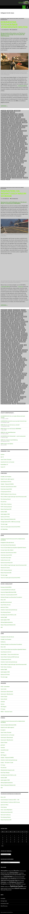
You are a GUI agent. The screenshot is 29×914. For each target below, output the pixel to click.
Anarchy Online (17, 311)
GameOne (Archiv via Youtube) (7, 462)
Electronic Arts (14, 127)
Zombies (14, 403)
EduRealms (3, 641)
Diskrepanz (17, 324)
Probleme (13, 155)
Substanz (20, 390)
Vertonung (21, 174)
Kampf (3, 351)
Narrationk (17, 366)
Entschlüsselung (5, 328)
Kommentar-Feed (4, 903)
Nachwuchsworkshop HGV (7, 562)
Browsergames (5, 120)
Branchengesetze (23, 321)
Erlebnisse (10, 331)
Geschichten (24, 338)
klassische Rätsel (22, 351)
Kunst (20, 356)
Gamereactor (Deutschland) (7, 691)
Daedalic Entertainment (7, 124)
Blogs (22, 319)
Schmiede (18, 381)
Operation (11, 371)
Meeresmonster (5, 363)
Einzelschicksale (5, 326)
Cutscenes (25, 122)
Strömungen (4, 165)
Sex (24, 383)
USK (2, 627)
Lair (26, 144)
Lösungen (15, 360)
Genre (8, 135)
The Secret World (5, 170)
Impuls (14, 346)
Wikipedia (17, 400)
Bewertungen (13, 318)
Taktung (9, 391)
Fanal (19, 129)
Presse (3, 155)
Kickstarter (23, 142)
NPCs (22, 370)
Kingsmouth (9, 351)
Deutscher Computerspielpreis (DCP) (9, 594)
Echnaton (7, 127)
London (9, 145)
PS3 (8, 884)
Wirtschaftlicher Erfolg (7, 401)
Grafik (9, 878)
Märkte (11, 361)
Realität (15, 376)
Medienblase (4, 149)
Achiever (12, 112)
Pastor (12, 373)
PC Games (3, 709)
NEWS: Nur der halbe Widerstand (8, 432)
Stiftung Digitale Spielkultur (7, 622)
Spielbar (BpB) (4, 511)
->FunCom (20, 286)
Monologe (19, 365)
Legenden (4, 145)
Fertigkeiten (24, 333)
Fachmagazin (17, 333)
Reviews (14, 378)
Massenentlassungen (19, 361)
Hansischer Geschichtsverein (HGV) (8, 486)
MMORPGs (8, 150)
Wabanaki (4, 398)
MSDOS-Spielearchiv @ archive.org (8, 494)
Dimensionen (4, 125)
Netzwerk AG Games (5, 567)
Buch (21, 120)
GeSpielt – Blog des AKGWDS (7, 484)
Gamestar (4, 338)
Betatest (18, 117)
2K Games (4, 110)
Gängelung (20, 134)
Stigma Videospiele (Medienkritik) (8, 519)
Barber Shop (23, 316)
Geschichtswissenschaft (18, 876)
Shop (18, 160)
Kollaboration (11, 353)
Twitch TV (3, 467)
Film (17, 130)
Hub (9, 139)
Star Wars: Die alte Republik (14, 164)
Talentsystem (16, 391)
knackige (4, 353)
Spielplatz (25, 385)
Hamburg (13, 878)
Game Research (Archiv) (6, 481)
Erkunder (4, 331)
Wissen (16, 401)
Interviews (19, 348)
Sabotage (16, 159)
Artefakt (8, 313)
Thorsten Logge (4, 524)
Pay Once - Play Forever (14, 154)
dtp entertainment (17, 125)
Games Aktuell (4, 699)
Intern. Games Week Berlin (6, 809)
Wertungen (4, 400)
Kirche (15, 351)
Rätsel (10, 376)
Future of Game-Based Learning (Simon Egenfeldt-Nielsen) (13, 547)
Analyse (10, 311)
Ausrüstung (10, 316)
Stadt (9, 386)
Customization (16, 323)
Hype (3, 346)
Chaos (9, 323)
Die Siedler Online (17, 124)
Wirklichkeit (20, 175)
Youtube (25, 177)
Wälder (15, 398)
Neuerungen (20, 368)
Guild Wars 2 (4, 137)
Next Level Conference (6, 814)
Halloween (7, 343)
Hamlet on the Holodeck (20, 137)
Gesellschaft (4, 878)
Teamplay (17, 167)
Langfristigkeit (5, 358)
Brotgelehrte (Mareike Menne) (7, 542)
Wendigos (21, 398)
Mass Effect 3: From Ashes (21, 147)
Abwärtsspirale (5, 112)
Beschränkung (5, 318)
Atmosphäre (4, 314)
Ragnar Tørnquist (21, 155)
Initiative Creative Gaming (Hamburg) (9, 609)
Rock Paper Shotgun (5, 772)
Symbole (3, 391)
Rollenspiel (21, 18)
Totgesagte (21, 170)
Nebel (23, 366)
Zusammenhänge (21, 403)
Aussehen (17, 316)
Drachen (24, 324)
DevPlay (2, 454)
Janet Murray (9, 142)
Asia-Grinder (14, 313)
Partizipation (5, 154)
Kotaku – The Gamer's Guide (7, 762)
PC (23, 882)
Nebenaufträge (5, 368)
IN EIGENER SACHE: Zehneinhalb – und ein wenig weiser (13, 436)
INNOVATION (9, 187)
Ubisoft (24, 172)
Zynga (8, 179)
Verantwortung (15, 395)
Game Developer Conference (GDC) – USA (10, 799)
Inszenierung (12, 348)
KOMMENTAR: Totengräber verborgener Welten (14, 24)
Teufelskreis (4, 169)
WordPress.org (4, 906)
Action (10, 309)
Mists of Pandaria (20, 363)
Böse (12, 321)
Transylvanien (5, 172)
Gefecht (3, 135)
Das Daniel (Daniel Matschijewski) (8, 545)
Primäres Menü (27, 7)
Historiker (23, 878)
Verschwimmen (15, 396)
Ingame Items (14, 139)
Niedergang (16, 152)
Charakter (4, 122)
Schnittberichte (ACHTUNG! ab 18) (8, 614)
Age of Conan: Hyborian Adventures (9, 114)
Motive (11, 366)
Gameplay (18, 874)
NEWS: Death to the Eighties (7, 443)
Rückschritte (9, 159)
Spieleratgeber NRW (5, 514)
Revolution (21, 157)
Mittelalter (3, 882)
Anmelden (3, 898)
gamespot (3, 745)
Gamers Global (4, 696)
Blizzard (17, 119)
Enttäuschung (14, 328)
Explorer (4, 333)
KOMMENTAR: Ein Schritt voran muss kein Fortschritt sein (13, 421)
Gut (3, 343)
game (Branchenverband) (6, 602)
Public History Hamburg (6, 504)
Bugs (25, 120)
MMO (3, 150)
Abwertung (4, 309)
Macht (20, 360)
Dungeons (25, 125)
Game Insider (3, 689)
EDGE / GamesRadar (5, 686)
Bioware (11, 119)
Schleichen (12, 381)
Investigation (21, 140)
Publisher (24, 373)
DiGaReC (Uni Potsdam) (6, 476)
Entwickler (22, 127)
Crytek (20, 870)
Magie (25, 360)
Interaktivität (13, 140)
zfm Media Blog (4, 529)
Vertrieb (3, 175)
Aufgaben (11, 314)
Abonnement (17, 110)
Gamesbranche (12, 134)
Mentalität (11, 149)
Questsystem (13, 375)
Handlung (4, 139)
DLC (10, 125)
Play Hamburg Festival (6, 499)
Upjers (8, 174)
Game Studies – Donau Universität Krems (10, 654)
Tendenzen (23, 167)
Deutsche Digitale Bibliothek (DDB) (8, 592)
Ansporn (24, 311)
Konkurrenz (19, 353)
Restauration (9, 157)
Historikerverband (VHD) (6, 489)
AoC (16, 115)
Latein (11, 358)
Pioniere (23, 154)
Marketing (4, 147)
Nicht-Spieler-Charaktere (13, 370)
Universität (4, 395)
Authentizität (11, 870)
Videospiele (22, 888)
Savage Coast (17, 380)
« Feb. (2, 845)
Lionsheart (22, 358)
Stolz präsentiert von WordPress (7, 912)
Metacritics (18, 149)
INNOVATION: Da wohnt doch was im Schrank (13, 193)
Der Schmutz (4, 324)
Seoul (13, 160)
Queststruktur (5, 375)
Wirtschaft (3, 889)
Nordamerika (24, 152)
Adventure (3, 187)
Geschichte (14, 135)
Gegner (9, 338)
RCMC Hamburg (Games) (6, 506)
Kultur (15, 356)
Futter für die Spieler (22, 336)
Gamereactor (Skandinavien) (7, 694)
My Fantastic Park (15, 150)
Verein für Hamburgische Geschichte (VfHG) (10, 526)
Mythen (23, 150)
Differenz (11, 324)
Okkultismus (4, 371)
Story (16, 388)
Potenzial (18, 373)
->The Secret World (22, 85)
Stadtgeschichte (23, 386)
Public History (12, 884)
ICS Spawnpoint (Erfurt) (6, 491)
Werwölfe (11, 400)
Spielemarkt (23, 160)
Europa (22, 331)
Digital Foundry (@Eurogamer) (7, 479)
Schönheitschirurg (6, 383)
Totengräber (14, 170)
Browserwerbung (14, 120)
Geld (14, 338)
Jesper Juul (16, 142)
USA (9, 395)
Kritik (22, 144)
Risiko (3, 159)
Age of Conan (16, 309)
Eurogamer (3, 730)
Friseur (3, 336)
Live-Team (4, 360)
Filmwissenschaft (6, 132)
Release (3, 378)
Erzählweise (16, 331)
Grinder (25, 135)
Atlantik (21, 313)
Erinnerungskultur (5, 874)
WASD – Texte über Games (6, 711)
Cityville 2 (18, 122)
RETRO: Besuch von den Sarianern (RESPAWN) (11, 428)
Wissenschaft (4, 19)
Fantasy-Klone (5, 130)
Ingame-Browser (22, 139)
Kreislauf (17, 144)
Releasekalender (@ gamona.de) (7, 770)
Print (8, 155)
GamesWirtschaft (4, 750)
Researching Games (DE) (6, 509)
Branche (23, 119)
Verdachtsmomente (6, 396)
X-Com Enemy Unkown (17, 177)
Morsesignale (5, 366)
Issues (3, 142)
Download (24, 870)
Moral (24, 365)
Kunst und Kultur (11, 18)
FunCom (20, 132)
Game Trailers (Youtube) (6, 459)
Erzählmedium (13, 129)
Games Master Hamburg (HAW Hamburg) (10, 656)
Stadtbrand (14, 386)
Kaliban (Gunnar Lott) (5, 560)
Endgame (22, 326)
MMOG (16, 18)
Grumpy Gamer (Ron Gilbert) (7, 550)
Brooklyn (4, 323)
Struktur (11, 165)
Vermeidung (14, 174)
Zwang (3, 179)
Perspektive (4, 884)
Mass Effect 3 (11, 147)
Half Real (11, 137)
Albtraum (4, 311)
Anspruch (11, 115)
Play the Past (3, 501)
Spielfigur (19, 385)
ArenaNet (21, 115)
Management (16, 145)
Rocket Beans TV (4, 464)
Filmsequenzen (23, 130)
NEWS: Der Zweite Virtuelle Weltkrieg (9, 439)
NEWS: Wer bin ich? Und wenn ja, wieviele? (10, 424)
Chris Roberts (11, 122)
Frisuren (8, 336)
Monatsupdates (11, 365)
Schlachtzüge (5, 381)
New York (10, 152)
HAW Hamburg (18, 878)
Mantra (22, 145)
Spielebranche (7, 886)
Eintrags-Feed (4, 901)
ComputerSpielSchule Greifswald (8, 589)
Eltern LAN (3, 599)
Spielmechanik (20, 162)
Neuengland (13, 368)
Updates (3, 174)
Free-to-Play (14, 132)
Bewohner (20, 318)
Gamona (2, 704)
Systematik (4, 167)
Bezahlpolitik (5, 119)
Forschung (13, 874)
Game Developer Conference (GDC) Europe (10, 802)
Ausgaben (13, 117)
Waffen (9, 398)
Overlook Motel (5, 373)
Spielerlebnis (4, 385)
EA (2, 127)
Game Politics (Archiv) (5, 604)
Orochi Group (19, 371)
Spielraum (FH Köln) (5, 516)
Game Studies (4, 134)
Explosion (10, 333)
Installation (4, 348)
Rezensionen (4, 380)
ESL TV (2, 457)
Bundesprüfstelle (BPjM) (6, 587)
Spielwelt (4, 386)
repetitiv (9, 378)
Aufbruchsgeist (5, 117)
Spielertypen (4, 162)
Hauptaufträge (15, 343)
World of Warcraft (6, 177)
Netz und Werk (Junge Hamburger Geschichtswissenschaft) (13, 496)
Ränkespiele (4, 376)
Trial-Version (20, 393)
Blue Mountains (5, 321)
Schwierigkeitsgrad (6, 160)
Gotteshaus (4, 341)
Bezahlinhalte (5, 319)
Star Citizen (4, 164)
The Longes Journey (20, 169)
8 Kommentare (14, 198)
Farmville (12, 130)
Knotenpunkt (5, 144)
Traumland (12, 172)
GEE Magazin (3, 706)
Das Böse (23, 323)
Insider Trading (5, 140)
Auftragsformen (19, 314)
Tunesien (19, 172)
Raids (3, 157)
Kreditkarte (4, 356)
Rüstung (11, 380)
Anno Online (4, 115)
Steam (2, 888)
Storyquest (22, 388)
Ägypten (21, 114)
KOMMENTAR (3, 18)
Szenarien (11, 167)
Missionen (25, 149)
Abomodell (10, 110)
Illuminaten (8, 346)
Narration (4, 152)
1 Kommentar (14, 29)
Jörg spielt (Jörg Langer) (6, 557)
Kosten (11, 144)
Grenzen (20, 135)
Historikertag (4, 807)
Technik (5, 888)
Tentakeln (4, 393)
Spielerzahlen (12, 162)
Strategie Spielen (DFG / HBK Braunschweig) (10, 521)
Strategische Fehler (12, 390)
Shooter (2, 886)
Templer (22, 391)
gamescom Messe (4, 607)
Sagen (21, 159)
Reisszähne (21, 376)
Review (15, 157)
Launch (16, 358)
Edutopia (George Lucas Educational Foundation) (11, 597)
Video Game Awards (11, 175)
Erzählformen (5, 129)
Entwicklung (21, 873)
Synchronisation (19, 165)
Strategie (4, 390)
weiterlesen (4, 105)
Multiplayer (13, 882)
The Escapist (11, 169)
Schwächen (14, 383)
